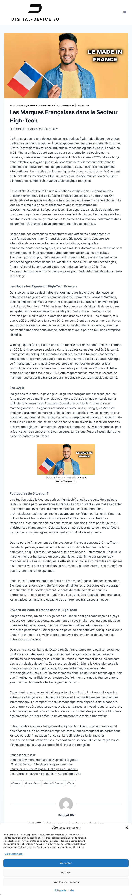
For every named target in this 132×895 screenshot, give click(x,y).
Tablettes (82, 105)
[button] (127, 827)
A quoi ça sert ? (27, 105)
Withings (110, 297)
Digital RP (19, 128)
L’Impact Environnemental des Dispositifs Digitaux (44, 760)
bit (16, 552)
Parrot (95, 297)
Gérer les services (13, 853)
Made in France (53, 783)
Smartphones (66, 105)
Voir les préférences (66, 882)
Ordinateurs (47, 105)
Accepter (66, 863)
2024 (12, 105)
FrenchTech (32, 783)
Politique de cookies (64, 890)
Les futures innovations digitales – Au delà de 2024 (45, 773)
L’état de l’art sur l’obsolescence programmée (41, 764)
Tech (70, 783)
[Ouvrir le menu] (125, 12)
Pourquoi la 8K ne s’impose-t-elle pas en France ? (44, 769)
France (15, 783)
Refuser (66, 872)
